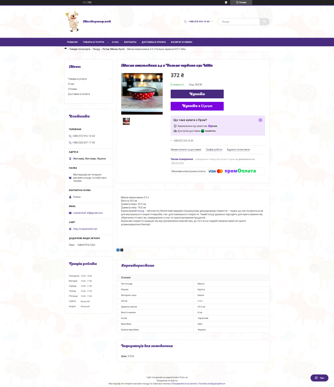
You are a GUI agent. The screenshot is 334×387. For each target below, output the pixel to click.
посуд (140, 210)
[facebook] (118, 250)
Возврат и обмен (181, 42)
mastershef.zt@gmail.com (88, 213)
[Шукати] (265, 21)
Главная (72, 42)
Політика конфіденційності (212, 383)
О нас (115, 42)
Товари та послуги (79, 49)
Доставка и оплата (154, 42)
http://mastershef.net (85, 229)
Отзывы (72, 89)
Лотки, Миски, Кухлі (113, 49)
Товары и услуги (93, 42)
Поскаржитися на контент (184, 383)
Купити (197, 94)
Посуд (96, 49)
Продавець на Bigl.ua (167, 380)
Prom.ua (184, 377)
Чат (322, 378)
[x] (121, 250)
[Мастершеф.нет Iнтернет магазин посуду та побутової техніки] (71, 21)
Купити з (191, 106)
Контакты (130, 42)
